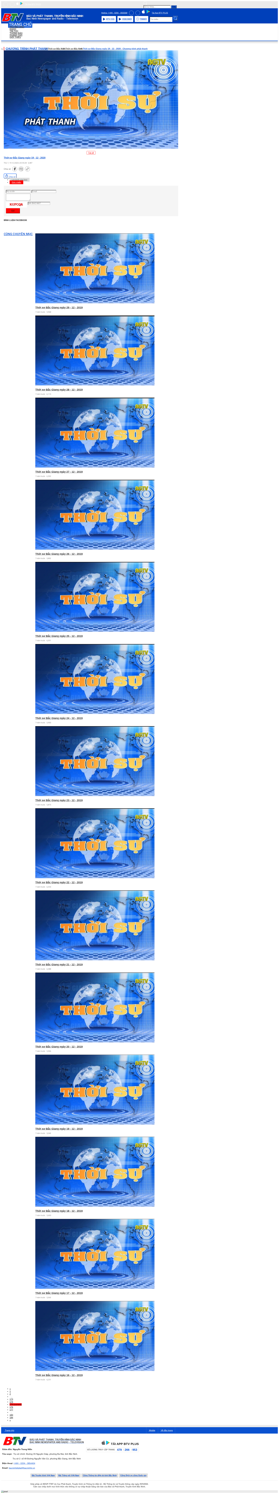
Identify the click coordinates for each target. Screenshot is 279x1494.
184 (11, 1417)
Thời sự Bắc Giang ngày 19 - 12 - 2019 (59, 1128)
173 (11, 1399)
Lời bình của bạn (19, 180)
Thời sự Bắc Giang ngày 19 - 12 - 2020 (24, 157)
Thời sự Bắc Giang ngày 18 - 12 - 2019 (59, 1210)
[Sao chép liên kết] (27, 168)
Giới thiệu (15, 37)
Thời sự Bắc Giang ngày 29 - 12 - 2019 (59, 307)
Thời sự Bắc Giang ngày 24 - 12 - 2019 (59, 718)
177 (11, 1410)
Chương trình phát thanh (27, 48)
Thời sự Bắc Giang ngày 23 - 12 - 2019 (59, 800)
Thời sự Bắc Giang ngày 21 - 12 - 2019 (59, 964)
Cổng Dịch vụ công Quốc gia (133, 1475)
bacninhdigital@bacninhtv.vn (22, 1468)
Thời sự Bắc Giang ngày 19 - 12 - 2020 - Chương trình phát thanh (115, 48)
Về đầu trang (166, 1430)
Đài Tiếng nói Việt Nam (68, 1475)
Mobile (152, 1430)
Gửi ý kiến (16, 182)
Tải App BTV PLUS (33, 4)
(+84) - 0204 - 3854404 (24, 1463)
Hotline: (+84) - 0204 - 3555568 (114, 13)
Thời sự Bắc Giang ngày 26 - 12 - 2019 (59, 553)
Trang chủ (9, 1430)
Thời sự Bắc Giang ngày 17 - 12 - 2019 (59, 1293)
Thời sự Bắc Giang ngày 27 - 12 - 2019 (59, 471)
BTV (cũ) (110, 19)
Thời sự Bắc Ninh (56, 48)
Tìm (174, 7)
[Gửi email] (21, 168)
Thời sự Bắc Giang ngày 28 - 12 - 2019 (59, 389)
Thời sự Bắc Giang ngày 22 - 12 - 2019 (59, 882)
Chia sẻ (11, 177)
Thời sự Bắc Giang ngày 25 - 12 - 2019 (59, 636)
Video (127, 19)
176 (11, 1407)
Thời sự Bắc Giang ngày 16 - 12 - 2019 (59, 1375)
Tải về (91, 153)
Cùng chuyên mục (18, 234)
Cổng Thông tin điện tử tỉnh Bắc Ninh (100, 1475)
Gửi (13, 211)
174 (11, 1402)
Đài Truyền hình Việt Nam (43, 1475)
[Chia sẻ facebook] (14, 168)
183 (11, 1415)
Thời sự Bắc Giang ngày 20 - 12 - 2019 (59, 1046)
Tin (143, 19)
